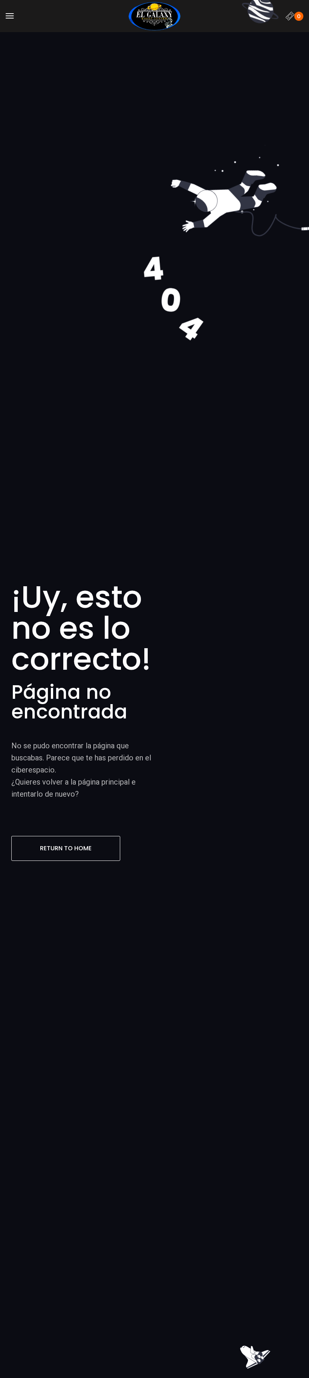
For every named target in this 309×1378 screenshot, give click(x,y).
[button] (10, 16)
